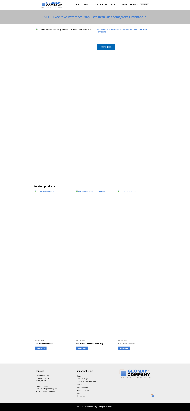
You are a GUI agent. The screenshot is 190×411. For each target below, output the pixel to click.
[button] (89, 5)
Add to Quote (106, 47)
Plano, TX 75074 (42, 381)
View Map (41, 348)
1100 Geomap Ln (42, 378)
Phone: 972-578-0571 (44, 386)
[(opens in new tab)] (152, 395)
